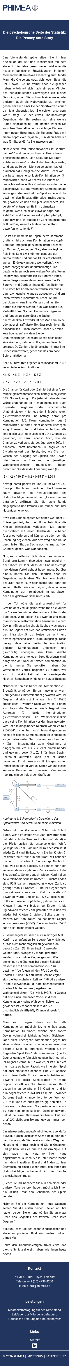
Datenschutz (56, 1356)
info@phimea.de (39, 1286)
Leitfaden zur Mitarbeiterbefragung (34, 1314)
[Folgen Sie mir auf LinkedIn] (34, 1348)
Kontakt (34, 1340)
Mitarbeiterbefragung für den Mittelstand (34, 1310)
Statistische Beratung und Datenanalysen (34, 1319)
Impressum (35, 1356)
